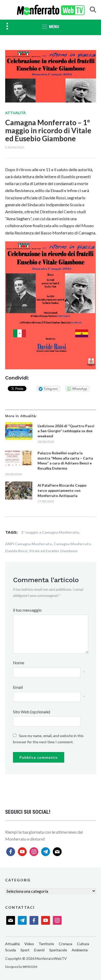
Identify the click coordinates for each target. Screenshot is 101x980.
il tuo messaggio (27, 609)
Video (29, 944)
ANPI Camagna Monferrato (28, 544)
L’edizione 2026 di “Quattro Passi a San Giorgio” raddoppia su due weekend (66, 431)
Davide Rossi (16, 551)
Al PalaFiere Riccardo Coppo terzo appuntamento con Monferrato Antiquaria (62, 490)
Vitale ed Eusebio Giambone (53, 551)
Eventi (39, 950)
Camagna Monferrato (72, 544)
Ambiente (80, 950)
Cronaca (65, 944)
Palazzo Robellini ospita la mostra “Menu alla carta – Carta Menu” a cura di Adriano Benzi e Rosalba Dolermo (65, 460)
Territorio (46, 944)
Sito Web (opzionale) (31, 711)
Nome (18, 662)
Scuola (10, 950)
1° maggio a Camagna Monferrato (50, 532)
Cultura (83, 944)
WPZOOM (30, 967)
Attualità (15, 112)
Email (18, 687)
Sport (25, 950)
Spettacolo (58, 950)
